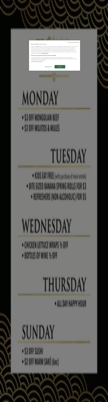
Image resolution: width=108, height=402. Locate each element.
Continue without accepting (73, 42)
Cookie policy (45, 53)
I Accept (60, 66)
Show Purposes (48, 66)
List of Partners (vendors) (36, 61)
